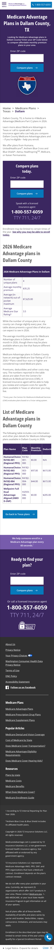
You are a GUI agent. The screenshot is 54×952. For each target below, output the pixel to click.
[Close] (49, 947)
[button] (4, 4)
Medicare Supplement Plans (20, 720)
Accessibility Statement (18, 681)
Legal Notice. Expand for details (21, 948)
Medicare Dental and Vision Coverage (25, 734)
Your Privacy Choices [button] (16, 655)
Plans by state (13, 775)
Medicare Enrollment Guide (20, 797)
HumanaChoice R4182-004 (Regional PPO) (12, 481)
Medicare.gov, (35, 894)
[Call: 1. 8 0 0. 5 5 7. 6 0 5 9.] (48, 937)
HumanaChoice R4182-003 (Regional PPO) (12, 470)
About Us (10, 644)
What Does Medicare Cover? (20, 792)
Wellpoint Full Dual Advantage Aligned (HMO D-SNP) (11, 495)
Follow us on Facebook (23, 687)
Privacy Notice (13, 649)
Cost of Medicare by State (19, 740)
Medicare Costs (14, 780)
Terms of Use (12, 670)
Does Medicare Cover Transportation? (25, 745)
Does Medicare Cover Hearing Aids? (24, 760)
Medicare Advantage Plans (19, 708)
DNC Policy (11, 676)
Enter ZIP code (17, 51)
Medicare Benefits (15, 786)
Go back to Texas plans (18, 514)
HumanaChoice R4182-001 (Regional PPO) (12, 460)
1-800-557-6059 (27, 212)
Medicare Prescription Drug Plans (23, 714)
